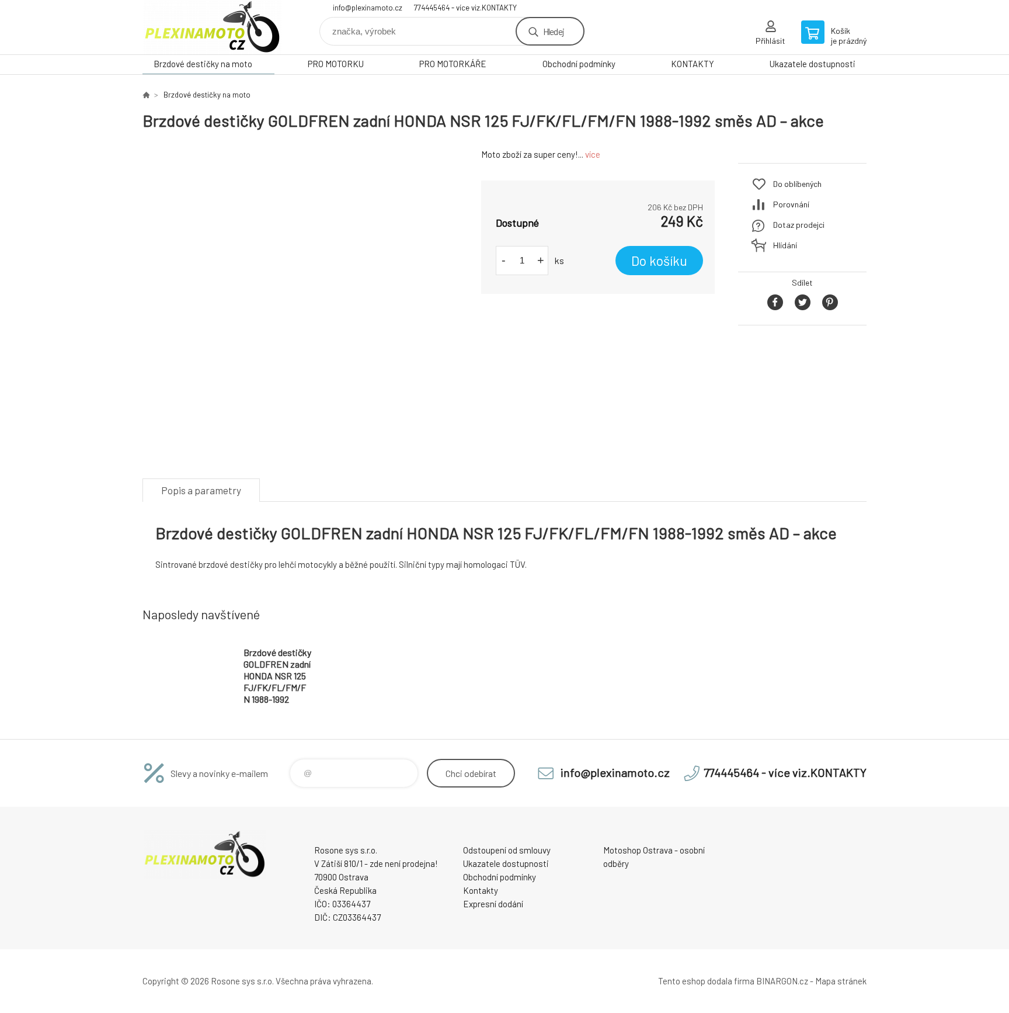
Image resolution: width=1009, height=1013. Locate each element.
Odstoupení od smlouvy (507, 850)
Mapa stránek (841, 981)
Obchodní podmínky (578, 63)
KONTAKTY (692, 63)
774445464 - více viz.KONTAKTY (465, 7)
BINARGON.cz (782, 981)
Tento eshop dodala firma (706, 981)
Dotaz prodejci (798, 225)
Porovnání (791, 204)
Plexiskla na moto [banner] (212, 27)
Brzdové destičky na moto (203, 63)
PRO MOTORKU (336, 63)
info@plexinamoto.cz (367, 7)
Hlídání (785, 245)
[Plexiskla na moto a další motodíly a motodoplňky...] (145, 94)
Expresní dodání (493, 903)
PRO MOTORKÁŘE (452, 63)
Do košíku (659, 260)
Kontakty (480, 890)
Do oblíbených (797, 184)
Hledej (553, 31)
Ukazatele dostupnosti (812, 63)
